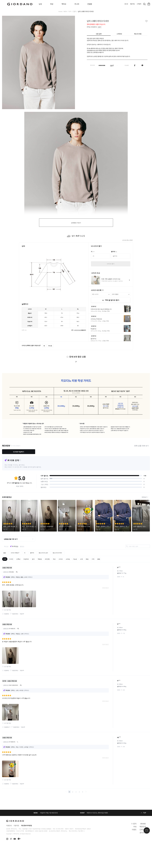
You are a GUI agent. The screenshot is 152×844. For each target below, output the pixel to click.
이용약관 (16, 825)
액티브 (64, 4)
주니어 (76, 4)
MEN (65, 11)
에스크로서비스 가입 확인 (76, 831)
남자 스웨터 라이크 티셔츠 (86, 11)
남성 (40, 4)
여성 (51, 4)
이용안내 (9, 825)
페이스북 (134, 65)
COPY (99, 27)
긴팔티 (74, 11)
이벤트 (134, 830)
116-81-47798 (20, 831)
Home (60, 11)
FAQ (134, 827)
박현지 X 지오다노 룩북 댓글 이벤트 (97, 813)
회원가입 (132, 4)
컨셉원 (89, 4)
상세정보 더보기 (76, 223)
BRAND (143, 824)
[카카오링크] (142, 65)
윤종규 (89, 829)
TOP (69, 11)
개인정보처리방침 (26, 825)
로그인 (126, 4)
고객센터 (139, 4)
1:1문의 (133, 824)
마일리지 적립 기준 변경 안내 (49, 813)
